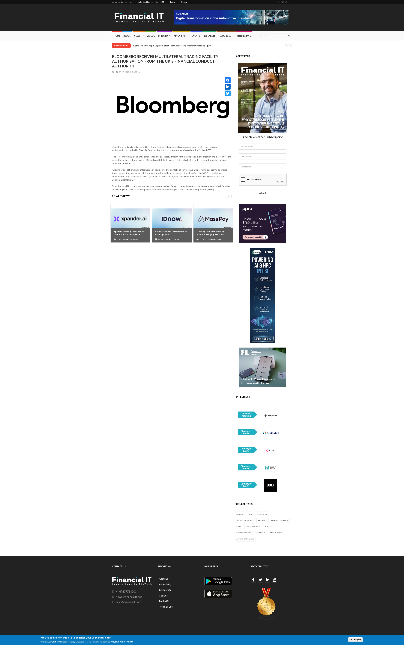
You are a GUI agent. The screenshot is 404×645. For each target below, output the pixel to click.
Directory (164, 36)
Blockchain (269, 526)
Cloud (238, 526)
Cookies (163, 595)
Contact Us (165, 589)
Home (117, 36)
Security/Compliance (279, 520)
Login (172, 2)
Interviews (244, 36)
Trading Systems (253, 526)
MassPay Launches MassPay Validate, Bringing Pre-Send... (211, 233)
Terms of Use (166, 606)
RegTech (261, 520)
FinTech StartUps (243, 532)
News (137, 36)
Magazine (180, 36)
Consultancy (261, 514)
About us (163, 578)
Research (209, 36)
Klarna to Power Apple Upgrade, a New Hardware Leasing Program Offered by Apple (172, 45)
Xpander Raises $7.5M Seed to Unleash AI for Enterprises (129, 233)
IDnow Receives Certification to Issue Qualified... (171, 233)
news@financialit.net (129, 596)
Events (196, 36)
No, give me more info (122, 641)
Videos (151, 36)
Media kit (164, 601)
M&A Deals (260, 532)
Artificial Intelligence (245, 539)
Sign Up (184, 2)
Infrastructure (276, 532)
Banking (239, 514)
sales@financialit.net (128, 602)
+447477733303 (126, 591)
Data (250, 514)
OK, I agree (355, 639)
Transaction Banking (244, 520)
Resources (224, 36)
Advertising (165, 584)
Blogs (127, 36)
